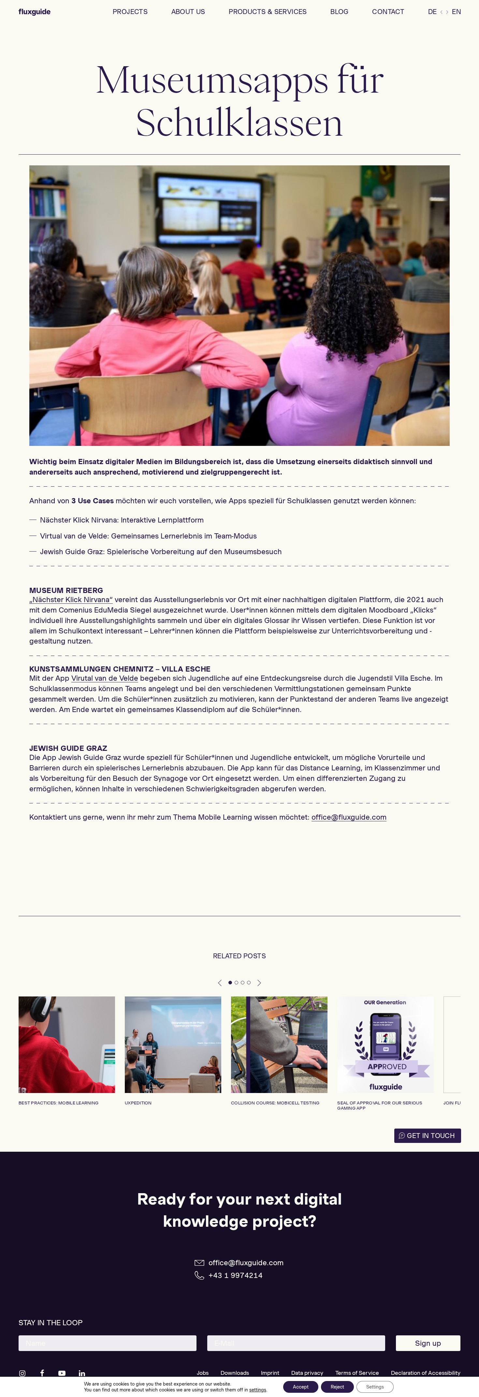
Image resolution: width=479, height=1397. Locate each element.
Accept (301, 1386)
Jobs (203, 1373)
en (456, 12)
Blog (339, 12)
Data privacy (307, 1373)
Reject (337, 1386)
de (432, 12)
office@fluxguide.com (246, 1262)
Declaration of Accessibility (425, 1373)
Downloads (235, 1373)
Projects (130, 12)
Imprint (270, 1373)
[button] (219, 982)
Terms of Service (357, 1373)
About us (188, 12)
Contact (388, 12)
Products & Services (268, 12)
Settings (375, 1386)
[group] (67, 1050)
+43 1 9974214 (236, 1275)
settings (257, 1389)
